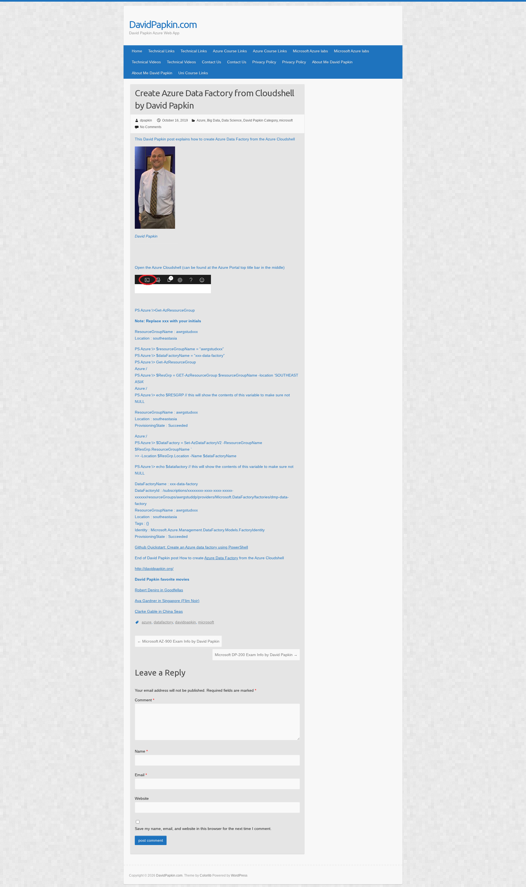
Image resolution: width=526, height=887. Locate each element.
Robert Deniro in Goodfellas (159, 590)
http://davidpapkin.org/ (154, 568)
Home (137, 51)
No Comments (150, 127)
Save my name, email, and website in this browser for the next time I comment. (203, 828)
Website (142, 798)
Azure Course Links (230, 51)
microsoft (286, 120)
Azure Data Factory (221, 558)
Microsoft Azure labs (310, 51)
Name (141, 751)
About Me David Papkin (332, 62)
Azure (201, 120)
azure (146, 622)
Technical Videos (146, 62)
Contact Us (211, 62)
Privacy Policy (264, 62)
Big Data (213, 120)
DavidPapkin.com (163, 24)
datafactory (163, 622)
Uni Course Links (193, 73)
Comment (144, 700)
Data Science (232, 120)
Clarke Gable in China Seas (159, 611)
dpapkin (146, 120)
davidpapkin (185, 622)
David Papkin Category (260, 120)
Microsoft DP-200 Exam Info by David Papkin (256, 654)
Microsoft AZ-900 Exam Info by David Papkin (178, 641)
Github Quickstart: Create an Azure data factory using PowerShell (191, 547)
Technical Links (161, 51)
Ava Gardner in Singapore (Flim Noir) (167, 600)
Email (141, 775)
